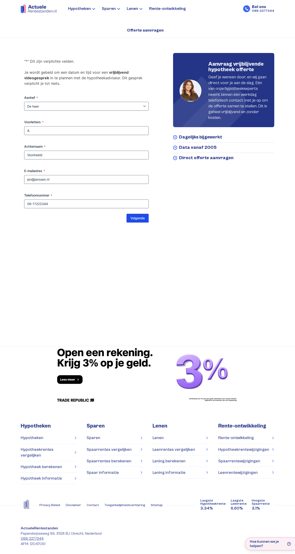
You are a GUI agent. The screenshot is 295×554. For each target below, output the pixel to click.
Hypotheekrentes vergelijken (37, 452)
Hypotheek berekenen (41, 466)
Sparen (109, 8)
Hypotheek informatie (41, 478)
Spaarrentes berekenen (109, 461)
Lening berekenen (169, 461)
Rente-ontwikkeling (167, 8)
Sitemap (157, 505)
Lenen (132, 8)
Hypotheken (79, 8)
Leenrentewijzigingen (238, 472)
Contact (93, 505)
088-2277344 (32, 538)
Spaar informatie (103, 472)
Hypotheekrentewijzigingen (243, 449)
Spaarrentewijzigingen (239, 461)
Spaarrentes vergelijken (109, 449)
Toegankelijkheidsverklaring (124, 505)
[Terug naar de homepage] (38, 8)
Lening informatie (169, 472)
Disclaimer (73, 505)
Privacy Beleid (49, 505)
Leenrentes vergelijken (174, 449)
